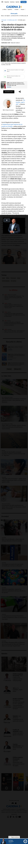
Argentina (10, 9)
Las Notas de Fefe (15, 15)
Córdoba (16, 9)
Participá (23, 2)
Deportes (6, 2)
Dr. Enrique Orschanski (9, 110)
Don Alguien (7, 15)
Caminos (12, 2)
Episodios (9, 87)
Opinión (17, 2)
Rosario (22, 9)
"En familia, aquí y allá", (20, 102)
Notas (2, 15)
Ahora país (14, 13)
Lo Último (4, 9)
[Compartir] (20, 92)
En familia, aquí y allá (12, 20)
